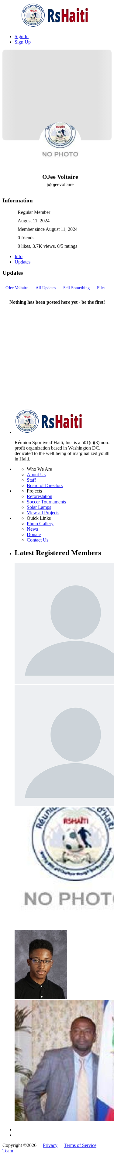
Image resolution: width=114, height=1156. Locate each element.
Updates (22, 261)
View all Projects (43, 512)
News (32, 529)
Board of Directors (45, 485)
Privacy (50, 1145)
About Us (36, 474)
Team (7, 1150)
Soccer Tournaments (46, 501)
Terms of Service (80, 1145)
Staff (31, 480)
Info (18, 256)
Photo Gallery (40, 523)
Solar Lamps (39, 507)
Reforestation (39, 496)
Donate (34, 534)
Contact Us (37, 539)
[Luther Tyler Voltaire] (41, 997)
